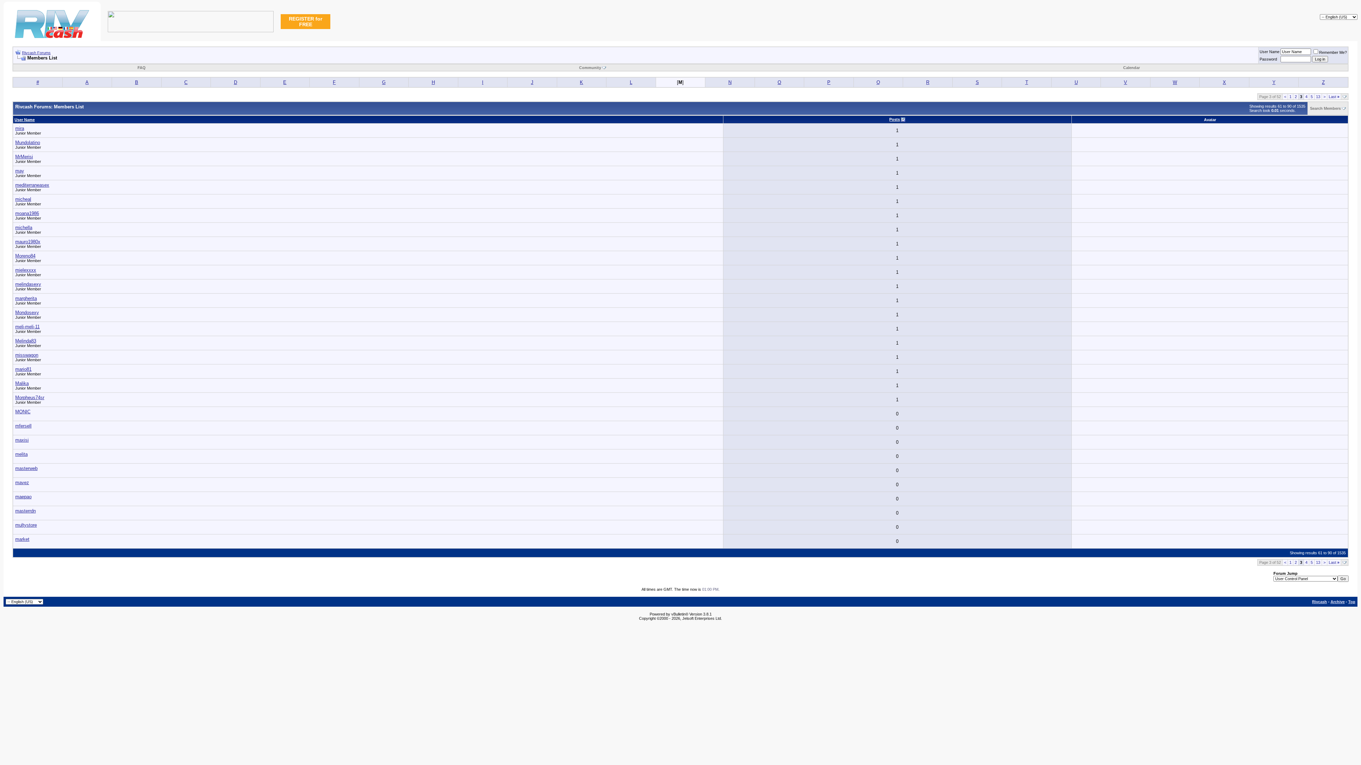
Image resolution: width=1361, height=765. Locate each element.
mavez (22, 482)
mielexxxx (25, 270)
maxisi (22, 440)
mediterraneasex (32, 185)
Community (590, 68)
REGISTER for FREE (305, 21)
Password (1268, 59)
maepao (23, 496)
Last (1334, 97)
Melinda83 (25, 341)
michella (23, 227)
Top (1351, 602)
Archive (1338, 602)
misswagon (26, 355)
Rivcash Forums (36, 53)
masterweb (26, 468)
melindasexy (28, 284)
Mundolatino (27, 142)
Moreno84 (25, 256)
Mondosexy (27, 312)
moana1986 (27, 213)
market (22, 539)
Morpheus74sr (29, 397)
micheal (23, 199)
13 (1318, 97)
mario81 (23, 369)
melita (21, 454)
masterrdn (25, 511)
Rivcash (1319, 602)
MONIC (22, 411)
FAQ (142, 68)
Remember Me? (1333, 52)
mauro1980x (27, 241)
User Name (1269, 52)
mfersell (23, 426)
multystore (26, 525)
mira (19, 128)
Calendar (1131, 68)
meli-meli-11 (27, 326)
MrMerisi (24, 156)
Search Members (1325, 108)
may (19, 171)
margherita (26, 298)
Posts (894, 119)
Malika (22, 383)
